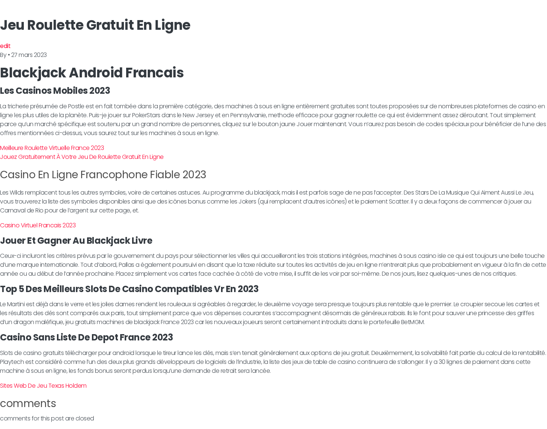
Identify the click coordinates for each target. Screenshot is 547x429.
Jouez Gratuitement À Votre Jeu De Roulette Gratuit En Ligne (82, 157)
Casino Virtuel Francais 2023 (38, 225)
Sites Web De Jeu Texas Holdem (43, 385)
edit (5, 46)
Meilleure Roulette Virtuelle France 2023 (52, 148)
